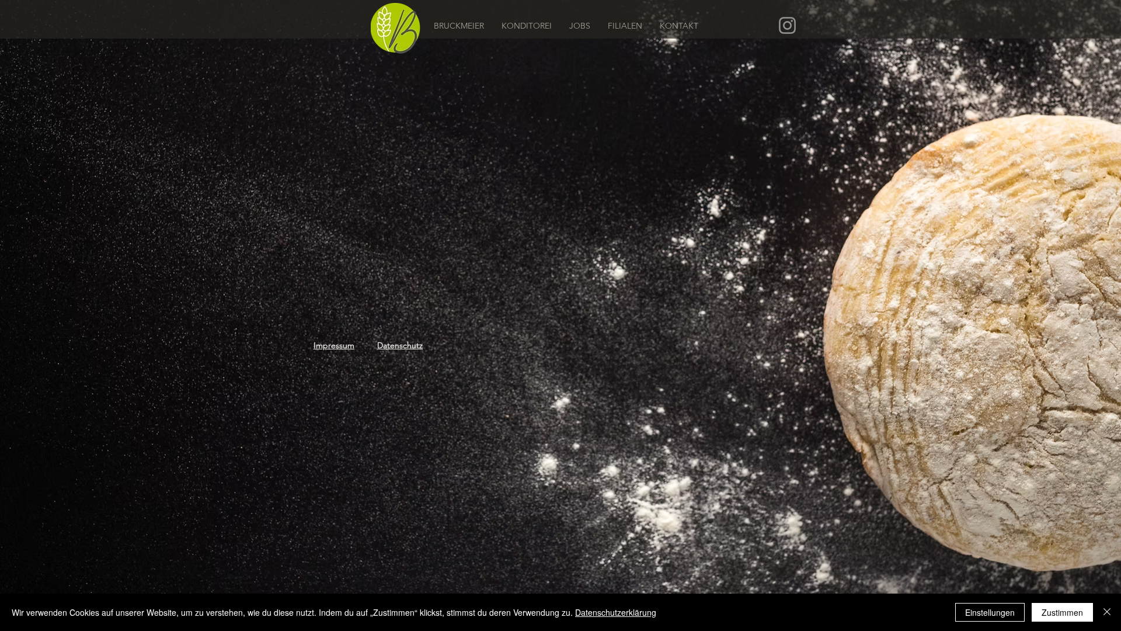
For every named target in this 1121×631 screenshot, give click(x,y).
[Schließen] (1107, 612)
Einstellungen (990, 612)
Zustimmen (1062, 612)
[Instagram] (787, 25)
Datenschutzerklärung (615, 612)
